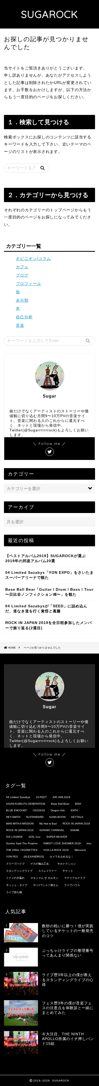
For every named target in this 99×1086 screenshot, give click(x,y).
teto (89, 843)
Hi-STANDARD (35, 816)
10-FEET (41, 797)
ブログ (22, 275)
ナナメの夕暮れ (15, 878)
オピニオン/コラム (33, 258)
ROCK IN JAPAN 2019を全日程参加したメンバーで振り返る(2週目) (48, 625)
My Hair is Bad (48, 823)
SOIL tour (34, 836)
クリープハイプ (15, 863)
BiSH (78, 803)
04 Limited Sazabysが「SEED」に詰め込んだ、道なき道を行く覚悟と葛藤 (46, 608)
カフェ (22, 266)
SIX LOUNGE (14, 836)
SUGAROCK (49, 14)
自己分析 (24, 317)
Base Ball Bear (60, 803)
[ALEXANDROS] (34, 856)
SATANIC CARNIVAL (51, 830)
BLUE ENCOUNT (16, 810)
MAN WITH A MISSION (20, 823)
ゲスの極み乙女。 (40, 863)
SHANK (74, 830)
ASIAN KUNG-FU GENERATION (25, 803)
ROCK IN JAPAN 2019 (20, 830)
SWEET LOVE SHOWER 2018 (62, 843)
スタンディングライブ (19, 870)
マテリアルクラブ (74, 878)
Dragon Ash (58, 810)
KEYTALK (77, 816)
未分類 (22, 300)
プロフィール (28, 283)
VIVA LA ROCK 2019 (56, 850)
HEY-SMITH (13, 816)
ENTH (74, 810)
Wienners (80, 850)
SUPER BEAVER (56, 836)
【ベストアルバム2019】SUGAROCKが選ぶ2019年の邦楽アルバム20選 (45, 558)
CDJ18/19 (39, 810)
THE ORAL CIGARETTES (21, 850)
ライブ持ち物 (14, 892)
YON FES (12, 856)
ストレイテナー (47, 870)
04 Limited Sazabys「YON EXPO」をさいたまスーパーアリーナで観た (49, 575)
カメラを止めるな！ (61, 856)
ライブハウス (72, 885)
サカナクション (66, 863)
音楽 (20, 325)
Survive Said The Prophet (21, 843)
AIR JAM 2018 (61, 797)
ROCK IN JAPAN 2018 (76, 823)
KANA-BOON (57, 816)
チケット (68, 870)
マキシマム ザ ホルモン (44, 878)
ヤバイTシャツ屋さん (45, 885)
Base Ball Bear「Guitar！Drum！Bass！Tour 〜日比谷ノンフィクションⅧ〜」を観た (49, 592)
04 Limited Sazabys (18, 797)
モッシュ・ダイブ (16, 885)
